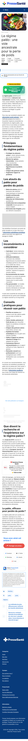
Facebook (9, 553)
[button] (24, 10)
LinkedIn (20, 557)
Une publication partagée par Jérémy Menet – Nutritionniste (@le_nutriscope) (14, 421)
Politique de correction (8, 695)
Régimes (5, 599)
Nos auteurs (5, 681)
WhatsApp (9, 557)
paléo (9, 595)
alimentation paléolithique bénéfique (14, 232)
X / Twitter (20, 553)
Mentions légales (7, 707)
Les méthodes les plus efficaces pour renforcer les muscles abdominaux (15, 606)
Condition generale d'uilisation (10, 712)
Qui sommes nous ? (7, 673)
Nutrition (4, 64)
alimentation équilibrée (16, 370)
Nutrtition (4, 659)
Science (4, 664)
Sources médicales (7, 692)
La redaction (5, 678)
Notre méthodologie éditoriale (10, 697)
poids (16, 595)
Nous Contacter (6, 676)
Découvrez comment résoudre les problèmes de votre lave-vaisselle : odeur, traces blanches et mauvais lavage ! (16, 616)
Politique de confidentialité (9, 709)
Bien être (4, 657)
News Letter (5, 690)
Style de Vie (5, 662)
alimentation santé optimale (10, 117)
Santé (3, 654)
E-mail (14, 561)
